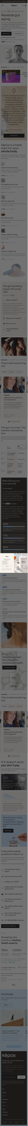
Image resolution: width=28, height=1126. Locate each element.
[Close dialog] (27, 553)
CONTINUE (7, 566)
